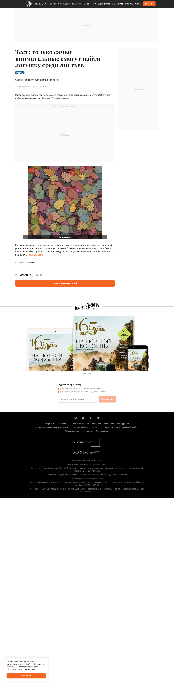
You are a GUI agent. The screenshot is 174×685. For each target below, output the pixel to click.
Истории (117, 3)
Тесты (52, 3)
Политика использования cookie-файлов (121, 427)
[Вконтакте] (83, 418)
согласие (69, 389)
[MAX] (75, 418)
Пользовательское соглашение (86, 427)
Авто (138, 3)
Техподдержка (102, 431)
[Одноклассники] (91, 418)
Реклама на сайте (100, 423)
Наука (129, 3)
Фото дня (64, 3)
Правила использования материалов (51, 427)
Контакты (62, 423)
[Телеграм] (98, 418)
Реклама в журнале (120, 423)
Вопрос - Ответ (81, 3)
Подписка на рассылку (69, 384)
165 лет (149, 3)
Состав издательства (79, 423)
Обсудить (41, 87)
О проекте (49, 423)
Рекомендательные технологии (79, 431)
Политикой (67, 392)
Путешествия (101, 3)
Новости (40, 3)
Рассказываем (35, 255)
